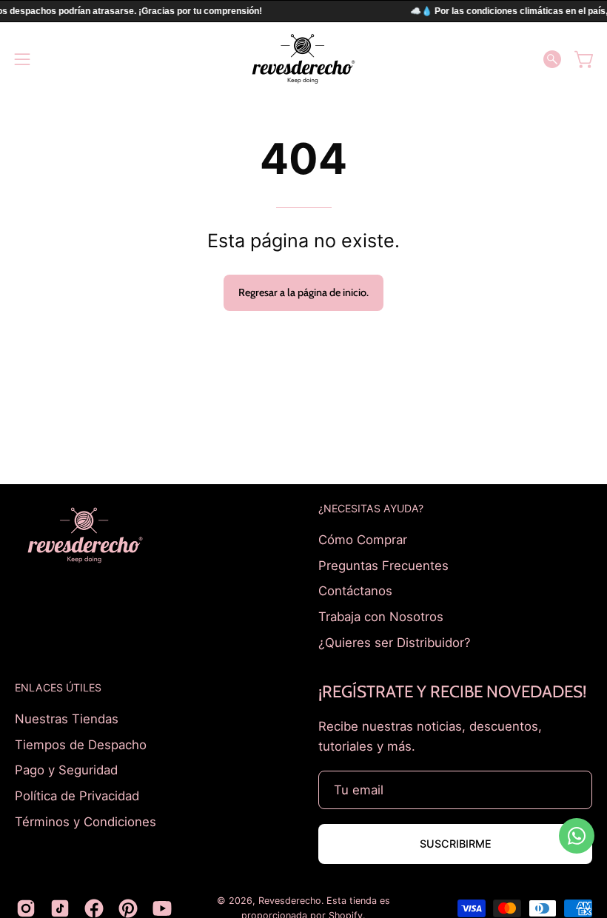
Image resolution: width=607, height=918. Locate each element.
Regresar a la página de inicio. (303, 292)
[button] (552, 59)
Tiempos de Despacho (81, 744)
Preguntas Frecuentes (383, 564)
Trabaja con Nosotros (380, 616)
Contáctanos (355, 590)
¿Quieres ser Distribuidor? (394, 641)
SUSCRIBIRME (456, 843)
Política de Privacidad (77, 795)
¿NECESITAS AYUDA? (370, 508)
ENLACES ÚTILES (58, 687)
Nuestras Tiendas (66, 718)
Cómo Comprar (362, 539)
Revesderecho (289, 900)
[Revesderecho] (303, 58)
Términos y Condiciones (85, 821)
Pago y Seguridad (66, 770)
